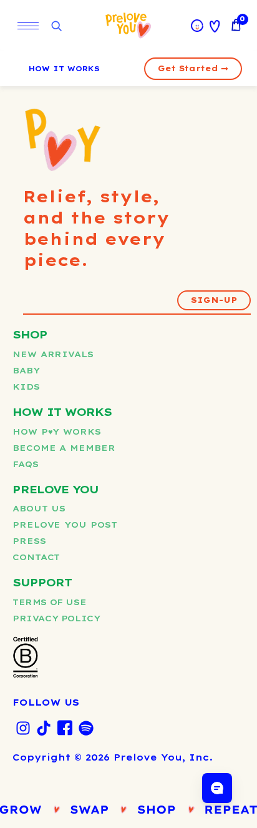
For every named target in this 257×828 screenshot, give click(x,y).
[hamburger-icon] (28, 25)
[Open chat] (217, 788)
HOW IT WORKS (64, 68)
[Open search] (56, 26)
